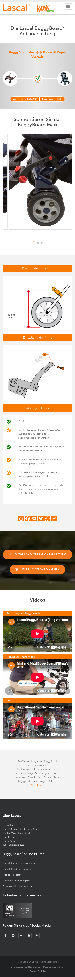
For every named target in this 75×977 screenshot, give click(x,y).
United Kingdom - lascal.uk (17, 869)
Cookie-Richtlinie (38, 971)
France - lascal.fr (12, 874)
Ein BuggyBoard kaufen (40, 569)
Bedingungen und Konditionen (26, 967)
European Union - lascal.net (18, 886)
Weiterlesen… (37, 785)
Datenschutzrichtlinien (54, 967)
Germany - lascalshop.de (16, 880)
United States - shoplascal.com (19, 863)
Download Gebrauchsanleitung (40, 554)
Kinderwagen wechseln (52, 99)
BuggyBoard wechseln (25, 99)
